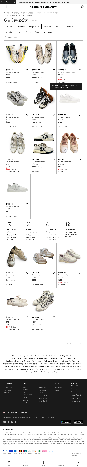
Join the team (75, 398)
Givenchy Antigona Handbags (23, 358)
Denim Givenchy (67, 358)
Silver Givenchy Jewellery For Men (58, 355)
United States (22, 454)
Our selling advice (42, 391)
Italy (39, 454)
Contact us (58, 390)
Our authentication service (28, 395)
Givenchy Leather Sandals (68, 369)
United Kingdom (12, 454)
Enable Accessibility (8, 2)
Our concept (7, 387)
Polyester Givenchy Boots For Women (63, 366)
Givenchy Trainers (51, 12)
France (4, 454)
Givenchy (15, 12)
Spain (35, 454)
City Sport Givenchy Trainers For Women (43, 372)
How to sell (42, 387)
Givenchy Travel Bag (48, 358)
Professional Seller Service (43, 400)
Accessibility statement (11, 417)
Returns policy (25, 401)
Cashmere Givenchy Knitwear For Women (23, 361)
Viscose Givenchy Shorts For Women (65, 364)
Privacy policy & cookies (47, 417)
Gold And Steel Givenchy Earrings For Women (24, 366)
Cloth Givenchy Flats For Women (19, 369)
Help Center (59, 387)
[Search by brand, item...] (4, 7)
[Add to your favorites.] (27, 70)
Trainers (38, 12)
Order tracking (25, 388)
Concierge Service (7, 391)
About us (74, 389)
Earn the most (70, 229)
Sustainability (75, 392)
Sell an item (43, 396)
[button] (82, 6)
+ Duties (39, 77)
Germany (29, 454)
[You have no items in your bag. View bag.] (82, 6)
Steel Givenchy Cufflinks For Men (26, 355)
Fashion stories (76, 401)
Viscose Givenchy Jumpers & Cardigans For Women (25, 364)
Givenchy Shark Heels (45, 369)
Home (6, 12)
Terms (35, 417)
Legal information (26, 417)
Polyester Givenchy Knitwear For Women (61, 361)
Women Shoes (27, 12)
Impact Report (76, 395)
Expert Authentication (32, 230)
